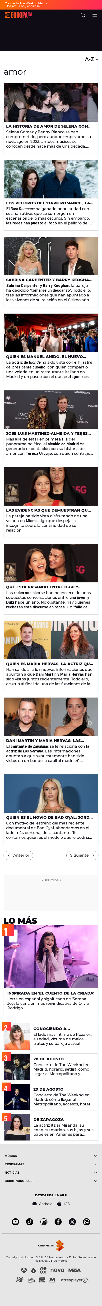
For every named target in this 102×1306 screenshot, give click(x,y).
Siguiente (79, 855)
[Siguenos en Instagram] (43, 1224)
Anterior (21, 855)
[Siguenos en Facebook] (58, 1224)
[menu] (95, 14)
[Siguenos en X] (72, 1224)
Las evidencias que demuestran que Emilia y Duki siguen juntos (48, 512)
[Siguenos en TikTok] (29, 1224)
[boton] (74, 1156)
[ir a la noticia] (51, 102)
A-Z (90, 59)
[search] (83, 15)
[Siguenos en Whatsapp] (86, 1224)
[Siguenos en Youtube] (15, 1224)
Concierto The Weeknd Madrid (26, 3)
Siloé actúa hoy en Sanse (22, 6)
